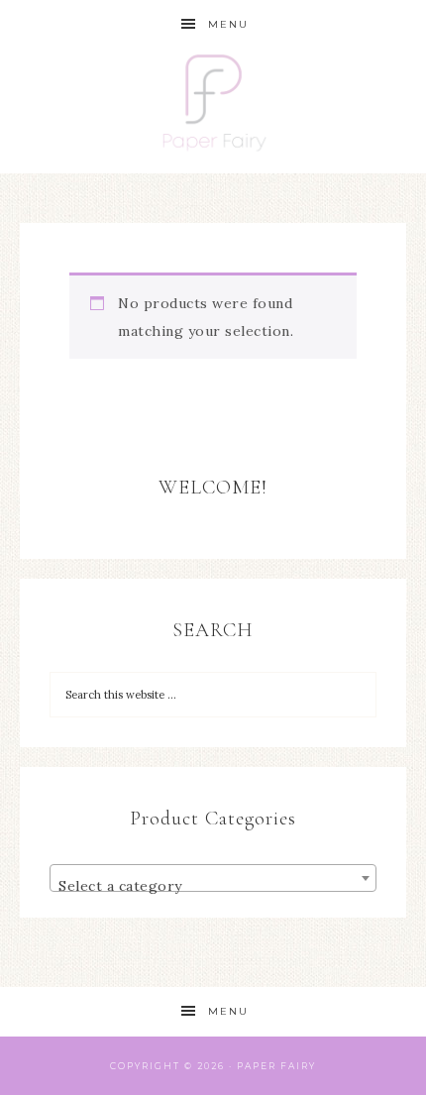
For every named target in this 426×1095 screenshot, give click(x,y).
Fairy (298, 1065)
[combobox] (213, 878)
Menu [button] (228, 24)
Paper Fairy (213, 111)
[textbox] (213, 886)
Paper (256, 1065)
